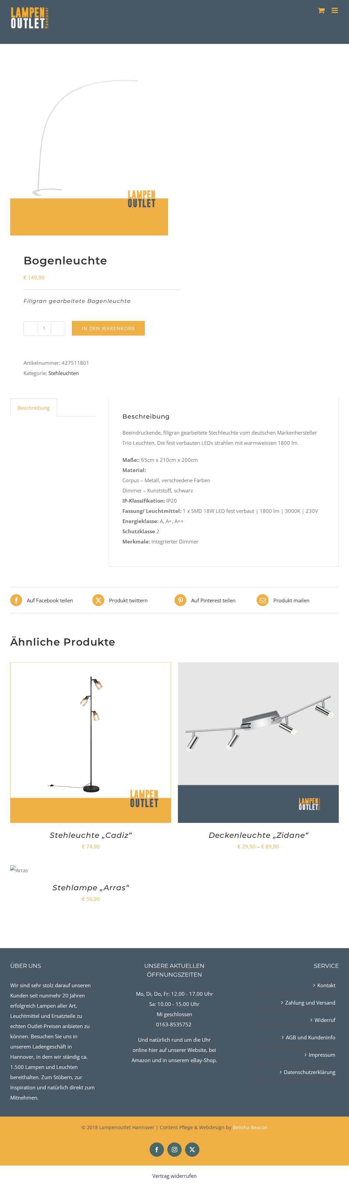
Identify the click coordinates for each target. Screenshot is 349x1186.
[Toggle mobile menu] (335, 10)
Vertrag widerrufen (174, 1175)
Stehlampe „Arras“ (90, 887)
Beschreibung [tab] (34, 407)
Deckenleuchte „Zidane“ (258, 835)
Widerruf (325, 1020)
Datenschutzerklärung (309, 1072)
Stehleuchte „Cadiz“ (91, 835)
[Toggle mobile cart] (321, 10)
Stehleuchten (63, 373)
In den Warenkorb (108, 328)
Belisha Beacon (250, 1127)
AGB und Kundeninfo (310, 1037)
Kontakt (326, 985)
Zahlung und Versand (310, 1002)
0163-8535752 (174, 1024)
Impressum (322, 1054)
